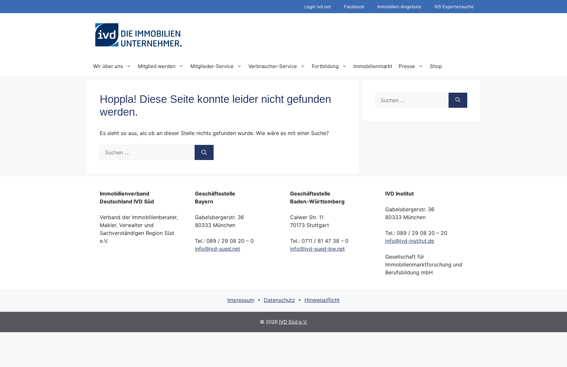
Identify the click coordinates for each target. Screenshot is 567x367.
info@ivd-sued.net (217, 248)
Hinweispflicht (322, 300)
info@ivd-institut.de (409, 241)
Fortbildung (325, 66)
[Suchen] (204, 152)
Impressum (240, 300)
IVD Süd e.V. (293, 322)
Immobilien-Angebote (399, 6)
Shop (436, 66)
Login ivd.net (317, 6)
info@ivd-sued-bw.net (317, 248)
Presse (407, 66)
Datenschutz (279, 300)
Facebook (354, 6)
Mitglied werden (157, 66)
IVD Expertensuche (454, 6)
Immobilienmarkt (372, 66)
